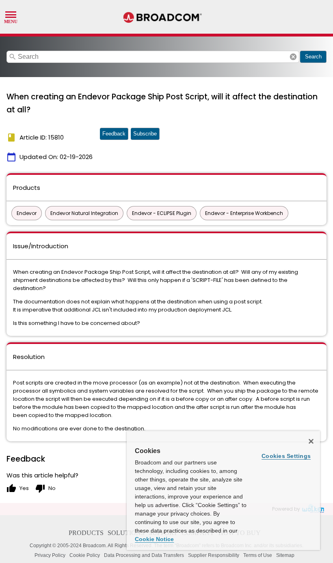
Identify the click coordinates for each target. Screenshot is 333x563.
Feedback (113, 134)
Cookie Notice (154, 539)
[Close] (311, 441)
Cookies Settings (286, 456)
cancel (293, 57)
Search (313, 57)
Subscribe (145, 134)
